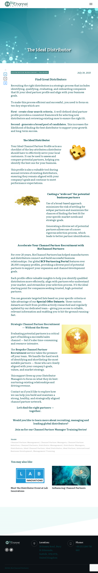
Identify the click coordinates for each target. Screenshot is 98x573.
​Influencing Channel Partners (71, 480)
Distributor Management (24, 72)
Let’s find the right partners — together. (35, 409)
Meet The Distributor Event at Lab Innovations (30, 480)
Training (43, 72)
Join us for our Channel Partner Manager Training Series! (51, 429)
